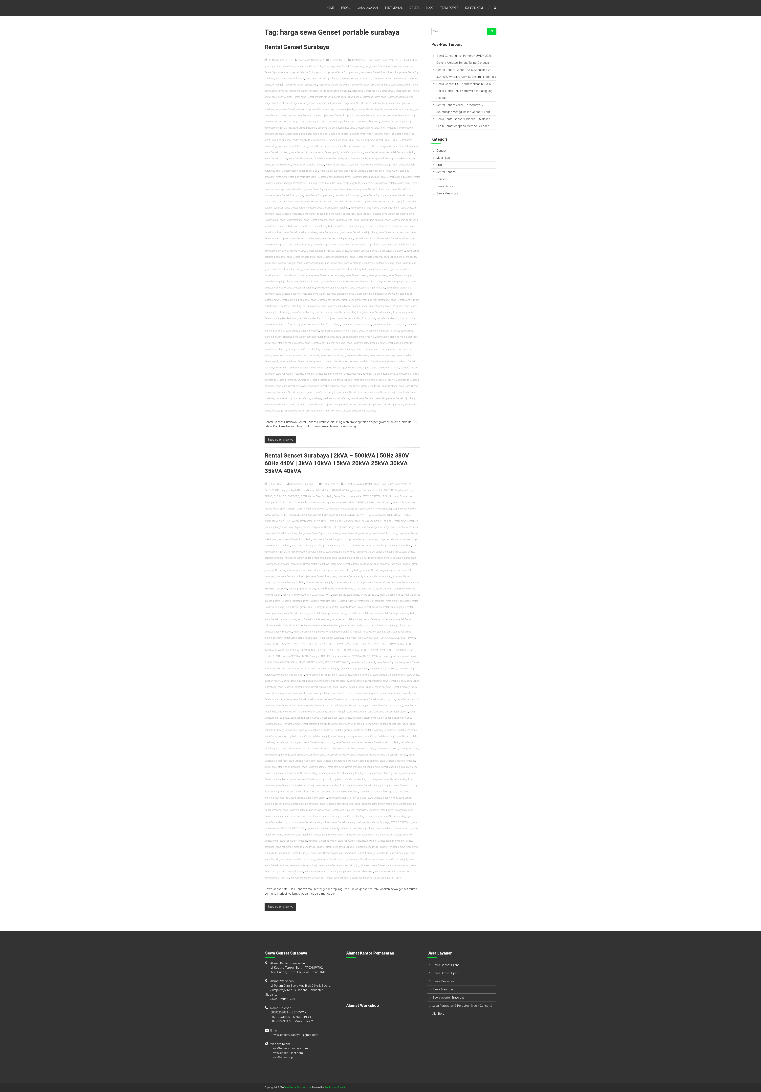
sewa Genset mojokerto (340, 220)
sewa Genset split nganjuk (367, 281)
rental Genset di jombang (295, 146)
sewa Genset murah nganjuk (306, 238)
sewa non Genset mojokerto (290, 373)
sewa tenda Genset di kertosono (314, 380)
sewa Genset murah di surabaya (300, 232)
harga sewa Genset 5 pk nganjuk (306, 72)
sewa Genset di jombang (387, 207)
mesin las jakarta (339, 134)
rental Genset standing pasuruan (362, 177)
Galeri (414, 8)
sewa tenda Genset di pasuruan (327, 853)
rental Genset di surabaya (304, 152)
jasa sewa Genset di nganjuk (339, 115)
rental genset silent (308, 170)
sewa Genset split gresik (401, 275)
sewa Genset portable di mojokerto (282, 250)
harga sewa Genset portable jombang (313, 97)
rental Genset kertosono (377, 152)
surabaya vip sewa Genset (336, 398)
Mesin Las (358, 484)
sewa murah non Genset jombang (297, 361)
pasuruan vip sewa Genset (369, 140)
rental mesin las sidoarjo (374, 183)
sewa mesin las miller (284, 355)
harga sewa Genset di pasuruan (301, 84)
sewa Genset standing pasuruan (396, 343)
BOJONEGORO (291, 496)
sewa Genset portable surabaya (378, 263)
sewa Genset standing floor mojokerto (317, 318)
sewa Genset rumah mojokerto (351, 269)
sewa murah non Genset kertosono (334, 361)
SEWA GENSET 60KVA (311, 662)
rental (387, 140)
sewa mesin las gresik (384, 349)
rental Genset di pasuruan (405, 146)
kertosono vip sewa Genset (278, 134)
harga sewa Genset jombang (333, 545)
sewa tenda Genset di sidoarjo (291, 386)
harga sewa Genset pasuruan (396, 90)
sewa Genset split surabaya (301, 287)
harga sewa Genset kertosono (304, 90)
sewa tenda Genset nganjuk (321, 392)
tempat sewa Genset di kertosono (281, 404)
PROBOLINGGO (369, 594)
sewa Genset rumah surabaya (329, 275)
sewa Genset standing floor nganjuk (356, 318)
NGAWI (314, 594)
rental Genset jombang (351, 152)
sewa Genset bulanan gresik (289, 674)
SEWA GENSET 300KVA (357, 644)
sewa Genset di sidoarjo (369, 213)
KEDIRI (320, 588)
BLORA (278, 496)
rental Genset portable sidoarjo (375, 164)
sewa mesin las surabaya (383, 355)
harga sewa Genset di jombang (321, 78)
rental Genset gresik (328, 152)
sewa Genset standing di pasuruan (367, 293)
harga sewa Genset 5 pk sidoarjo (377, 72)
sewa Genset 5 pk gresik (319, 189)
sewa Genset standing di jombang (367, 287)
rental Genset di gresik (391, 594)
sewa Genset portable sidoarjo (346, 263)
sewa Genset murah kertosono (394, 232)
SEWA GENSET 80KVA (337, 662)
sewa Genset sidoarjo (356, 275)
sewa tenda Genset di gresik (404, 373)
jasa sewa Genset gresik (308, 121)
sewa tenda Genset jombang (383, 386)
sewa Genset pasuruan (299, 244)
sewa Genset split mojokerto (338, 281)
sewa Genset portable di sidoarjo (388, 250)
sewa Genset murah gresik (332, 232)
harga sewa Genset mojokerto (335, 90)
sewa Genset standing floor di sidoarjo (295, 785)
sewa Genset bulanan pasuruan (300, 681)
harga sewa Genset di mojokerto (389, 78)
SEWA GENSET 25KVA (331, 644)
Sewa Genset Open (445, 973)
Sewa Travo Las (443, 989)
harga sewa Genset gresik (397, 84)
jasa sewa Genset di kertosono (311, 570)
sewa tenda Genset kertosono (331, 859)
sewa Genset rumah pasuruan (297, 748)
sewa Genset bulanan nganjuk (388, 201)
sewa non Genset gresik (358, 367)
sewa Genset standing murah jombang (379, 330)
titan (321, 410)
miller (296, 140)
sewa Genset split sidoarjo (302, 760)
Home (330, 8)
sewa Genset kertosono (315, 220)
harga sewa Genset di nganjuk (328, 539)
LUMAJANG (360, 588)
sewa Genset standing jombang (389, 324)
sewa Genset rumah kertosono (319, 269)
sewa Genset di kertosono (291, 687)
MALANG (384, 588)
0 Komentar (336, 60)
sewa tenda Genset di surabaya (324, 386)
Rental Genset (359, 60)
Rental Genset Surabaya (297, 46)
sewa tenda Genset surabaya (334, 865)
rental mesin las (327, 183)
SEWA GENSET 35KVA (287, 650)
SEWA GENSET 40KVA (313, 650)
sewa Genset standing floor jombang (388, 312)
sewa (288, 189)
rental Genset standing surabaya (300, 637)
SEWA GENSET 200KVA (277, 644)
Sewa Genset (374, 60)
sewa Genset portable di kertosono (398, 244)
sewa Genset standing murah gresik (339, 330)
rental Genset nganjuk (276, 158)
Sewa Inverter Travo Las (448, 997)
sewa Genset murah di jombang (401, 220)
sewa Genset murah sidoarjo (369, 238)
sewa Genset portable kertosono (366, 257)
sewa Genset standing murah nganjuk (355, 336)
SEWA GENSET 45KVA (339, 650)
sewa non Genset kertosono (323, 840)
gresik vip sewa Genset (283, 66)
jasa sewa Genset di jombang (399, 109)
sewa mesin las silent (357, 355)
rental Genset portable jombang (360, 158)
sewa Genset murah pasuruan (337, 238)
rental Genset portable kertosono (394, 158)
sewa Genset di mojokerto (289, 213)
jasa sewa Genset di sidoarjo (401, 115)
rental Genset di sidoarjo (277, 152)
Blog (429, 8)
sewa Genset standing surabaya (313, 349)
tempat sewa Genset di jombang (399, 398)
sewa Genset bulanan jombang (288, 201)
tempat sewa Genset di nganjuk (351, 404)
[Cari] (491, 31)
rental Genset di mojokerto (351, 146)
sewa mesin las (364, 349)
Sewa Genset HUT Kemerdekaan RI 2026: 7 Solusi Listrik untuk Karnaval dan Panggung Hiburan (465, 91)
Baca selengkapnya (280, 439)
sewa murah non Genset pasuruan (292, 367)
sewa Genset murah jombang (362, 232)
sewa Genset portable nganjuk (280, 263)
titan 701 (330, 410)
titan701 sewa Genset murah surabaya (356, 410)
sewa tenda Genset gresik (354, 386)
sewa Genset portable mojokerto (400, 257)
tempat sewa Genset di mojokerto (317, 404)
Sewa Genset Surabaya (309, 60)
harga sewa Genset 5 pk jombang (347, 66)
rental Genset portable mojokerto (398, 613)
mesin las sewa (375, 134)
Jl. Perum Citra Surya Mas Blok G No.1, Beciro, (301, 985)
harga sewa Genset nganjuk (366, 90)
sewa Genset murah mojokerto (299, 711)
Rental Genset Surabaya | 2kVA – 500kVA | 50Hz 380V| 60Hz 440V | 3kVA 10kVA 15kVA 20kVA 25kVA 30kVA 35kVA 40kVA (338, 463)
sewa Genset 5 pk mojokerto (295, 668)
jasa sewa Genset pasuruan (302, 127)
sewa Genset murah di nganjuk (351, 226)
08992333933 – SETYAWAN (288, 1012)
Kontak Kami (474, 8)
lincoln (296, 134)
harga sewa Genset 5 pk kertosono (383, 66)
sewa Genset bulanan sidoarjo (300, 207)
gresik (268, 66)
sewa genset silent (378, 275)
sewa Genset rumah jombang (287, 269)
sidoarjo (279, 398)
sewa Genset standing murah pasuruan (397, 336)
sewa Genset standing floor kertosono (299, 791)
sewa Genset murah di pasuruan (385, 226)
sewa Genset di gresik (362, 207)
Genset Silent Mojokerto (320, 496)
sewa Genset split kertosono (308, 281)
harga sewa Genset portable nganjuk (283, 103)
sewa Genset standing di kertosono (282, 767)
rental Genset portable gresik (328, 158)
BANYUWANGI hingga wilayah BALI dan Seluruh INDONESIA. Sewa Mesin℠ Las (371, 490)
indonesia (341, 109)
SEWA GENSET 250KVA (304, 644)
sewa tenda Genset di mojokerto (347, 380)
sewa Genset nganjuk (276, 244)
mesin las (306, 134)
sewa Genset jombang (291, 220)
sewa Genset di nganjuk (315, 213)
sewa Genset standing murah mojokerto (313, 336)
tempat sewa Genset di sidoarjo (342, 877)
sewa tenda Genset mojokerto (291, 392)
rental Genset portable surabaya (380, 619)
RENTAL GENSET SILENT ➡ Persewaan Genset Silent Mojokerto (306, 625)
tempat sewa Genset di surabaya (301, 410)
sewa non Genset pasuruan (347, 373)
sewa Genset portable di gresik (328, 244)
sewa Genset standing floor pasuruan (396, 318)
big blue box (410, 60)
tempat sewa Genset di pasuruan (386, 404)
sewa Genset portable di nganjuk (318, 250)
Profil (346, 8)
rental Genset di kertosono (323, 146)
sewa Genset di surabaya (395, 213)
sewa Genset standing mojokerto (302, 330)
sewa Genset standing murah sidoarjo (284, 343)
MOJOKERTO (397, 588)
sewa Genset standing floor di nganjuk (340, 306)
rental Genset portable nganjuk (308, 164)
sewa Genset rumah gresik (289, 742)
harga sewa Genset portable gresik (336, 551)
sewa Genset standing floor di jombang (369, 300)
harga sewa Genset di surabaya (367, 84)
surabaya (316, 398)
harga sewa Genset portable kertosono (353, 97)
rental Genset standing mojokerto (293, 177)
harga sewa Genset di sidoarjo (334, 84)
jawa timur (379, 127)
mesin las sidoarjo (393, 134)
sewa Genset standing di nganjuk (330, 293)
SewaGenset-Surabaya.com (289, 1048)
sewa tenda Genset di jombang (280, 380)
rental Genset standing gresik (335, 170)
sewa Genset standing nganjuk (363, 343)
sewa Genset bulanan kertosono (321, 201)
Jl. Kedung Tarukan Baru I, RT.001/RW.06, (297, 967)
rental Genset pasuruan (301, 158)
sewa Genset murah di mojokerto (316, 226)
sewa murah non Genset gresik (322, 828)
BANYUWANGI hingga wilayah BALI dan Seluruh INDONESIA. (297, 490)
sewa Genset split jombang (279, 281)
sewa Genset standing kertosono (301, 804)
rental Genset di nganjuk (378, 146)
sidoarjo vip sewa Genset (297, 398)
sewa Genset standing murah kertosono (303, 810)
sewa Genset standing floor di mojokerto (298, 306)
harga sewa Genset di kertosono (355, 78)
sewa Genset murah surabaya (400, 238)
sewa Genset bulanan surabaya (333, 207)
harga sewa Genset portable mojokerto (393, 97)
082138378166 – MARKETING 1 (291, 1017)
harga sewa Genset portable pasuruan (322, 103)
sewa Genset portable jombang (333, 257)
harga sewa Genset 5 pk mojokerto (329, 527)
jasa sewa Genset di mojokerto (307, 115)
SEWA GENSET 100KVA (375, 637)
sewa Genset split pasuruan (396, 281)
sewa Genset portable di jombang (362, 244)
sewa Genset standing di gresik (332, 287)
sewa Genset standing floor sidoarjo (283, 324)
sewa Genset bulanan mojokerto (355, 201)
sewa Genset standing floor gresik (350, 312)
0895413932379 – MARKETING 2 (292, 1021)
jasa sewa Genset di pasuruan (370, 115)
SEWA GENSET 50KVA (285, 662)
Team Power (449, 8)
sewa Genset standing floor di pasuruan (382, 306)
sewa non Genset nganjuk (318, 373)
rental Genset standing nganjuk (327, 177)
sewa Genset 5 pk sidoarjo (348, 195)
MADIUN (372, 588)
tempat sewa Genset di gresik (366, 398)
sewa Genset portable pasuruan (313, 263)
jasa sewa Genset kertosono (365, 121)
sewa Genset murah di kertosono (281, 226)
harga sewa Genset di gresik (289, 78)
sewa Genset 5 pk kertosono (376, 189)
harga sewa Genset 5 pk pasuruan (341, 72)
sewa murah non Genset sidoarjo (328, 367)
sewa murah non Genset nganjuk (313, 834)
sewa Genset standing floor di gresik (329, 300)
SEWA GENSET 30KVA (384, 644)
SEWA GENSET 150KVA (402, 637)
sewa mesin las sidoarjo (333, 355)
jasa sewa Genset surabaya (359, 127)
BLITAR (268, 496)
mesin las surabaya (282, 140)
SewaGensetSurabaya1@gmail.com (294, 1035)
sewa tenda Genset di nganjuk (380, 380)
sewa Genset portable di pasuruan (353, 250)
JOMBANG (281, 588)
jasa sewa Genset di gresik (369, 109)
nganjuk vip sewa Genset (342, 140)
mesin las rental (357, 134)
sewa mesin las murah (307, 355)
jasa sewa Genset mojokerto (394, 121)
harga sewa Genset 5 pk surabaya (316, 533)
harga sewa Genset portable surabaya (310, 564)
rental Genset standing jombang (367, 170)
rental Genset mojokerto (402, 152)
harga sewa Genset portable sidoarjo (362, 103)
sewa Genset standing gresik (356, 324)
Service (441, 179)
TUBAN (398, 877)
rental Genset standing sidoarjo (396, 177)
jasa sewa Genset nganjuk (319, 582)
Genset (348, 484)
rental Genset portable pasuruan (342, 164)
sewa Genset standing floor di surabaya (312, 312)
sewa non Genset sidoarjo (376, 373)
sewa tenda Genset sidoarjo (382, 392)
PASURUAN (325, 594)
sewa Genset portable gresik (301, 257)
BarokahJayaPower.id (335, 1087)
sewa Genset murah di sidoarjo (292, 705)
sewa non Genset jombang (385, 367)
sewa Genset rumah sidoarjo (298, 275)
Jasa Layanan (368, 8)
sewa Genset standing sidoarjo (280, 349)
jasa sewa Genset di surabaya (280, 121)
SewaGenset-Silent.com (287, 1053)
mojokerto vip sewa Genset (313, 140)
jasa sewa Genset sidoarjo (330, 127)
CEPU (304, 496)
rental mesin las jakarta (348, 183)
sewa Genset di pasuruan (342, 213)
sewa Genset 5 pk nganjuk (289, 195)
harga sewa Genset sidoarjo (289, 109)
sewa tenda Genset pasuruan (352, 392)
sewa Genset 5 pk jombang (347, 189)
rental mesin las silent (399, 183)
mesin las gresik (321, 134)
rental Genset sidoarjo (286, 170)
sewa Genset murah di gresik (368, 220)
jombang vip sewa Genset (400, 127)
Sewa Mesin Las (390, 60)
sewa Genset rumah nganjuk (383, 269)
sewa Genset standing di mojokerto (294, 293)
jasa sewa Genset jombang (336, 121)
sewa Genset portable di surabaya (303, 730)
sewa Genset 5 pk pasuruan (319, 195)
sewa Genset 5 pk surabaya (377, 195)
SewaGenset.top (282, 1057)
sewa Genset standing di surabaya (292, 300)
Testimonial (394, 8)
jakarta (350, 109)
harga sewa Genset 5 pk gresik (312, 66)
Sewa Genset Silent (445, 965)
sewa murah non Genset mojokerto (371, 361)
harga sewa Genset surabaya (320, 109)
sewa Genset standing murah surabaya (325, 343)
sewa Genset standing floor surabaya (321, 324)
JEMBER (269, 588)
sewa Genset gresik (295, 693)
